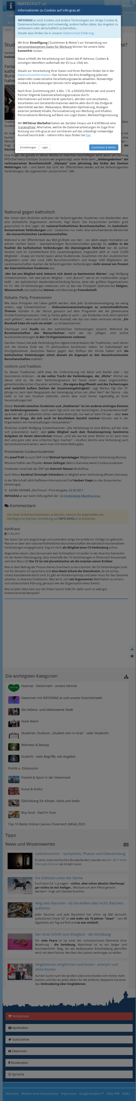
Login (45, 147)
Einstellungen (28, 147)
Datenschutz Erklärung (78, 33)
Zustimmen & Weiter (104, 147)
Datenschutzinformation (34, 75)
